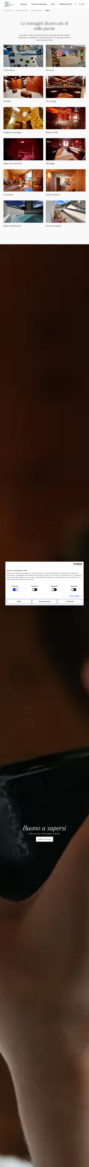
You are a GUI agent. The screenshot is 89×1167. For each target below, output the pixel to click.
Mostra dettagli (74, 596)
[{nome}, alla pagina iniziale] (9, 4)
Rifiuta (19, 601)
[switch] (34, 589)
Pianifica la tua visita (36, 10)
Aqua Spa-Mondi (8, 10)
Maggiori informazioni (44, 839)
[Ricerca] (75, 4)
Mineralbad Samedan (22, 10)
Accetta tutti (70, 601)
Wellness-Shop (64, 4)
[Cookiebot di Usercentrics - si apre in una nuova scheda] (74, 564)
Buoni (53, 4)
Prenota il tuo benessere (39, 4)
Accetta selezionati (44, 601)
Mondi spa (23, 4)
